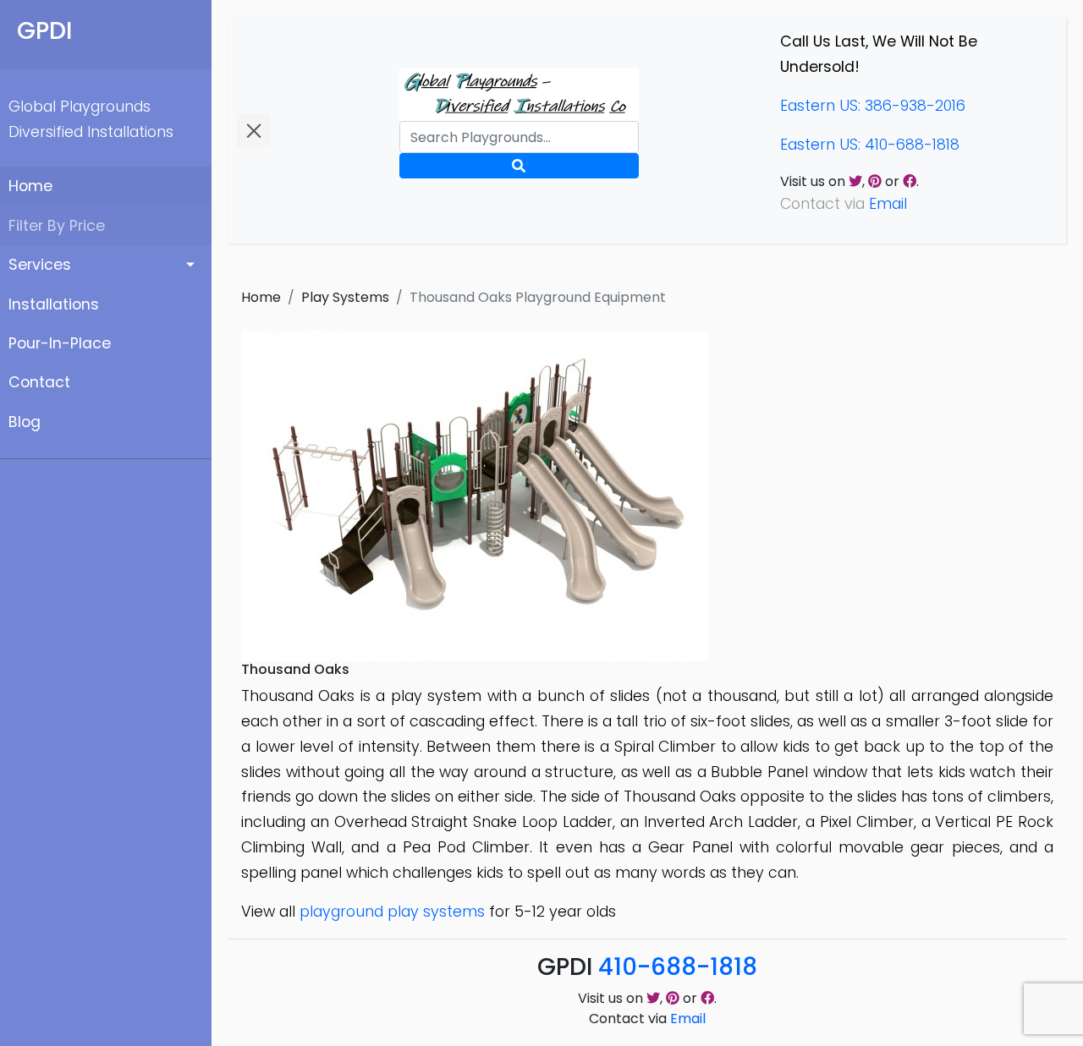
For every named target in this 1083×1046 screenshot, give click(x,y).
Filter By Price (56, 226)
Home (30, 186)
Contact (39, 382)
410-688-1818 (677, 966)
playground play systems (392, 911)
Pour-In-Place (59, 343)
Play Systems (345, 297)
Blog (24, 422)
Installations (53, 304)
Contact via (647, 1018)
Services (39, 265)
